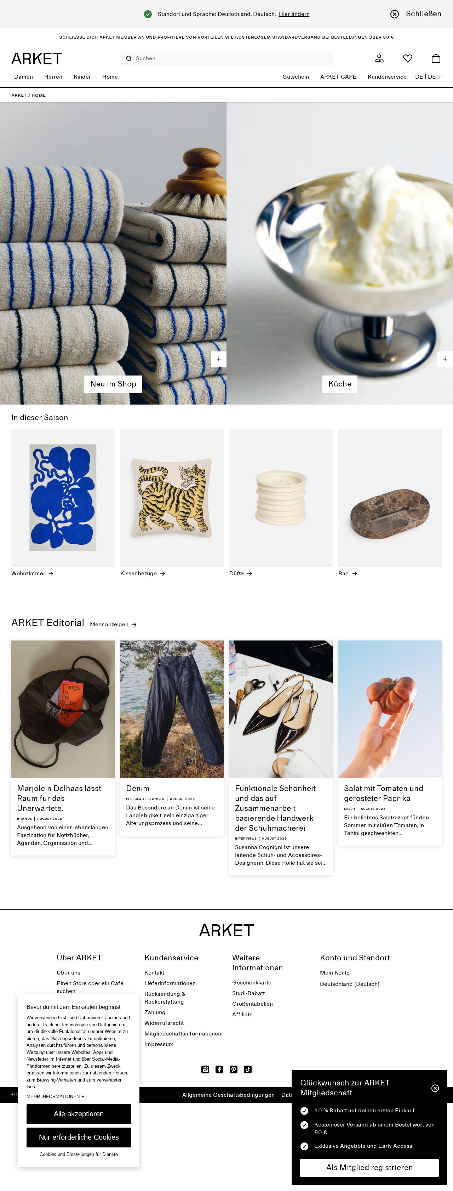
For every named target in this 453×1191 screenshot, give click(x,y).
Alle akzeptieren (79, 1114)
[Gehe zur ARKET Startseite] (36, 58)
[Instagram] (205, 1069)
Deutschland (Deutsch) (349, 984)
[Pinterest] (233, 1069)
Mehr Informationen (55, 1096)
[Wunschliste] (407, 58)
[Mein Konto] (379, 58)
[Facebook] (219, 1069)
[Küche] (339, 253)
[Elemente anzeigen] (218, 359)
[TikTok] (247, 1069)
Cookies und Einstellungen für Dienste (79, 1154)
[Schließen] (435, 1088)
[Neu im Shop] (113, 253)
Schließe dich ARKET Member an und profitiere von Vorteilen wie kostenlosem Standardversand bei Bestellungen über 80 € (226, 37)
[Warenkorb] (436, 58)
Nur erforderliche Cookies (79, 1137)
